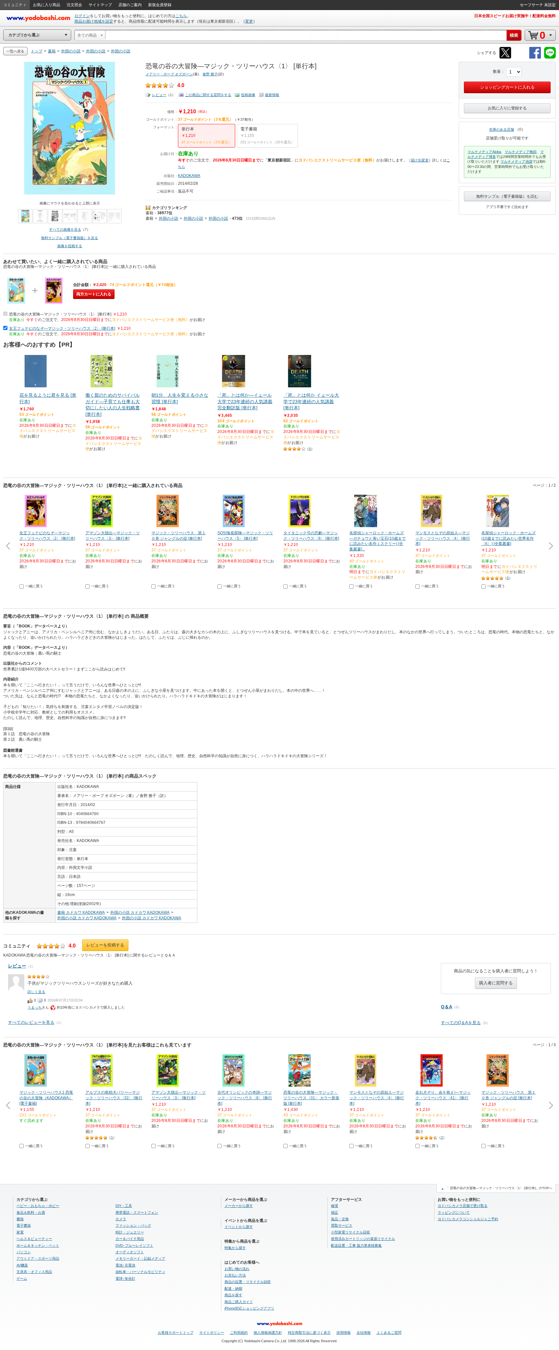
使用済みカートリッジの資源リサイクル (363, 1239)
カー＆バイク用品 (129, 1239)
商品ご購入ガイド (239, 1302)
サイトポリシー (211, 1332)
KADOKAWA (189, 175)
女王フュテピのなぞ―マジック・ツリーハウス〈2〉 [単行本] (62, 328)
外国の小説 (168, 218)
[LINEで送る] (550, 57)
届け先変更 (420, 160)
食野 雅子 (210, 74)
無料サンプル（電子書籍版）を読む (507, 196)
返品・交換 (340, 1219)
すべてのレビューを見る (31, 1022)
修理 (334, 1206)
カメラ (120, 1219)
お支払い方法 (235, 1275)
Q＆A (446, 1006)
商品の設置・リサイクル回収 (248, 1282)
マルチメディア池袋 (516, 161)
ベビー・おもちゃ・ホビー (37, 1206)
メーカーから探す (239, 1206)
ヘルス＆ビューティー (34, 1239)
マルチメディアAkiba (484, 152)
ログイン (82, 16)
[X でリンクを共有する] (505, 57)
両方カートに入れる (93, 294)
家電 (20, 1232)
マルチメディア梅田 (521, 152)
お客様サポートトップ (175, 1332)
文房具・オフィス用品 (34, 1272)
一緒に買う (34, 586)
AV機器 (22, 1265)
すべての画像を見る (65, 229)
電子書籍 (23, 1225)
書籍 (149, 213)
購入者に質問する (496, 982)
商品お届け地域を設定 (93, 21)
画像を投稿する (69, 246)
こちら (181, 16)
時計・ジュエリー (129, 1232)
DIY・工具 (123, 1206)
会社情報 (363, 1332)
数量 (497, 71)
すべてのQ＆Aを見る (461, 1022)
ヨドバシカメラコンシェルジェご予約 (468, 1219)
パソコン (23, 1252)
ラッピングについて (454, 1212)
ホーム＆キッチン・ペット (37, 1245)
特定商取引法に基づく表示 (309, 1332)
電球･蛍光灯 (125, 1278)
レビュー (159, 95)
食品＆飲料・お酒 (30, 1212)
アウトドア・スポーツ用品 (37, 1258)
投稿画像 (248, 95)
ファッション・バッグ (133, 1225)
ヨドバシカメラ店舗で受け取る (463, 1206)
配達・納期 (233, 1288)
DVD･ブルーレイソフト (134, 1245)
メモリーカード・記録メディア (140, 1258)
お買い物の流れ (237, 1269)
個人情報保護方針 (268, 1332)
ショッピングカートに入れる (507, 87)
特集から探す (235, 1248)
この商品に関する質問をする (208, 95)
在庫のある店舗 (501, 129)
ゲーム (21, 1278)
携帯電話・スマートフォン (136, 1212)
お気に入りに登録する (507, 108)
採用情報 (343, 1332)
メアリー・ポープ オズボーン (169, 74)
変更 (249, 21)
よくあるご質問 (389, 1332)
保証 (334, 1212)
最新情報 (272, 95)
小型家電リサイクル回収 (350, 1232)
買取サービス (341, 1225)
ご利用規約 (239, 1332)
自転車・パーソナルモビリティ (140, 1272)
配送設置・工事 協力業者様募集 (356, 1245)
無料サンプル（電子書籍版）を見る (69, 238)
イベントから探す (239, 1227)
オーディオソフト (129, 1252)
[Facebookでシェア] (535, 57)
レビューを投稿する (105, 945)
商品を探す (233, 1295)
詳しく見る (36, 992)
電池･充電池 (125, 1265)
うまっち (34, 1007)
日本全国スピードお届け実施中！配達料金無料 (515, 16)
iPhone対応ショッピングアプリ (249, 1308)
